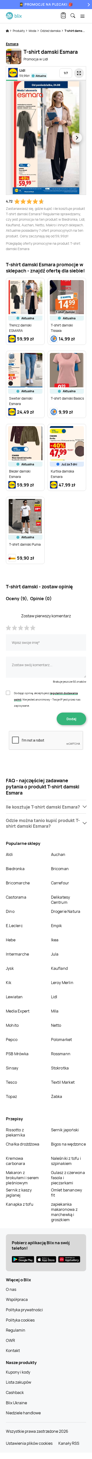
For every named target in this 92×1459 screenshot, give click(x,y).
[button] (46, 807)
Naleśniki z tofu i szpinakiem (66, 1161)
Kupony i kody (18, 1372)
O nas (11, 1289)
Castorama (16, 897)
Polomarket (61, 1039)
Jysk (10, 968)
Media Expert (17, 1011)
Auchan (58, 854)
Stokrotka (60, 1068)
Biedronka (15, 868)
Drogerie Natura (65, 911)
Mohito (12, 1025)
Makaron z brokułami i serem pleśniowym (22, 1178)
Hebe (10, 940)
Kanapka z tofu (19, 1204)
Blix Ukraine (16, 1402)
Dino (10, 911)
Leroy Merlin (62, 982)
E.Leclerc (14, 925)
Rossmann (61, 1053)
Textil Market (63, 1082)
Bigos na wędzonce (68, 1144)
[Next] (88, 4)
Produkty (19, 31)
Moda (33, 31)
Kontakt (13, 1350)
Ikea (55, 940)
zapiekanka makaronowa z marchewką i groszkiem (64, 1212)
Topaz (11, 1096)
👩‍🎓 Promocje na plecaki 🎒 (46, 4)
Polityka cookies (20, 1320)
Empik (56, 925)
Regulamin (15, 1330)
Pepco (11, 1039)
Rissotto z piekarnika (15, 1132)
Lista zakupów (18, 1382)
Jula (55, 954)
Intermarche (17, 954)
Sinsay (12, 1068)
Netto (56, 1025)
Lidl (54, 997)
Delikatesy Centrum (60, 899)
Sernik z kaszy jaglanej (19, 1192)
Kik (9, 982)
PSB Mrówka (17, 1053)
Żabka (56, 1096)
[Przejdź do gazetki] (79, 73)
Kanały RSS (68, 1443)
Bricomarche (18, 883)
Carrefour (60, 883)
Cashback (15, 1392)
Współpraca (17, 1299)
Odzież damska (50, 31)
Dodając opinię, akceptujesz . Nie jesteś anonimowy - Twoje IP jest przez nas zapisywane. (47, 699)
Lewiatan (14, 997)
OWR (10, 1340)
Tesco (11, 1082)
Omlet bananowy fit (66, 1192)
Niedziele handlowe (23, 1413)
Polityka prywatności (24, 1309)
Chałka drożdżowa (22, 1144)
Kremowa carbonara (15, 1161)
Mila (55, 1011)
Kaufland (59, 968)
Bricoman (60, 868)
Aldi (9, 854)
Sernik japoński (65, 1130)
